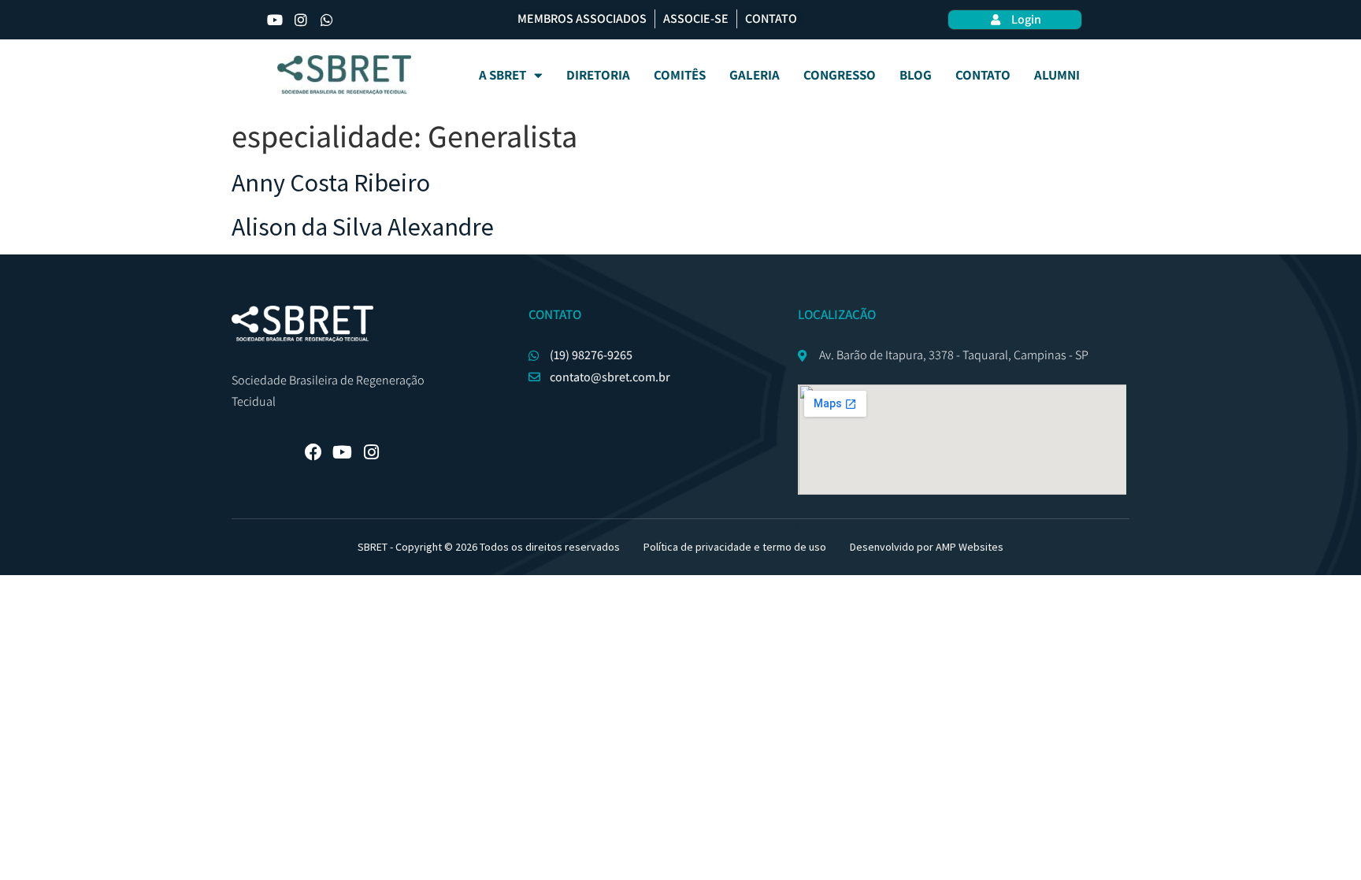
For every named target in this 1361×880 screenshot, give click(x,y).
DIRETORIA (598, 75)
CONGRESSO (839, 75)
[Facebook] (313, 452)
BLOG (915, 75)
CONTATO (983, 75)
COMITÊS (680, 75)
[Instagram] (301, 20)
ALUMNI (1057, 75)
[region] (680, 834)
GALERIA (754, 75)
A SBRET (502, 75)
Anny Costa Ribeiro (331, 183)
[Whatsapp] (327, 20)
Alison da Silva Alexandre (363, 227)
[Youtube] (275, 20)
